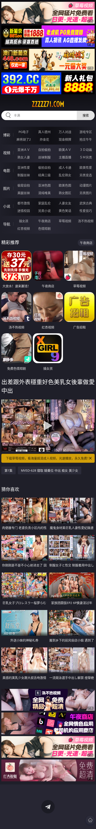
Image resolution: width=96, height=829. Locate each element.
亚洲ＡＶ (23, 149)
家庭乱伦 (44, 203)
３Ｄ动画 (85, 149)
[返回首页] (90, 820)
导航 (6, 224)
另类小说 (44, 211)
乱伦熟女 (65, 175)
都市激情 (23, 203)
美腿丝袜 (23, 193)
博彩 (6, 135)
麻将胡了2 (24, 139)
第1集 (8, 470)
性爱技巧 (85, 211)
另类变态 (85, 175)
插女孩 (23, 221)
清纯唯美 (44, 193)
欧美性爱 (85, 167)
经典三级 (44, 175)
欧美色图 (65, 185)
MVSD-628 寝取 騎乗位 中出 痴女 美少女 (49, 470)
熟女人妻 (23, 157)
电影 (6, 170)
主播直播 (65, 157)
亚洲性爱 (23, 167)
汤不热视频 (86, 221)
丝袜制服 (44, 157)
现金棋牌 (65, 139)
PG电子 (24, 132)
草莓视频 (65, 221)
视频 (6, 152)
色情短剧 (44, 228)
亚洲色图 (44, 185)
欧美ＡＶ (65, 149)
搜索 (86, 115)
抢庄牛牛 (85, 139)
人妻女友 (65, 203)
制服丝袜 (23, 175)
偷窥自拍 (23, 185)
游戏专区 (85, 132)
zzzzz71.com (48, 104)
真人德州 (44, 132)
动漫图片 (85, 185)
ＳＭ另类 (85, 157)
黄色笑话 (65, 211)
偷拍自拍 (44, 167)
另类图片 (85, 193)
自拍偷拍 (44, 149)
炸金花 (44, 139)
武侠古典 (85, 203)
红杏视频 (23, 228)
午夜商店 (44, 221)
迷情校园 (23, 211)
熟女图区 (65, 193)
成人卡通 (65, 167)
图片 (6, 188)
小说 (6, 206)
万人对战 (65, 132)
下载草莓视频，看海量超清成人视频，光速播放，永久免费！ (48, 458)
